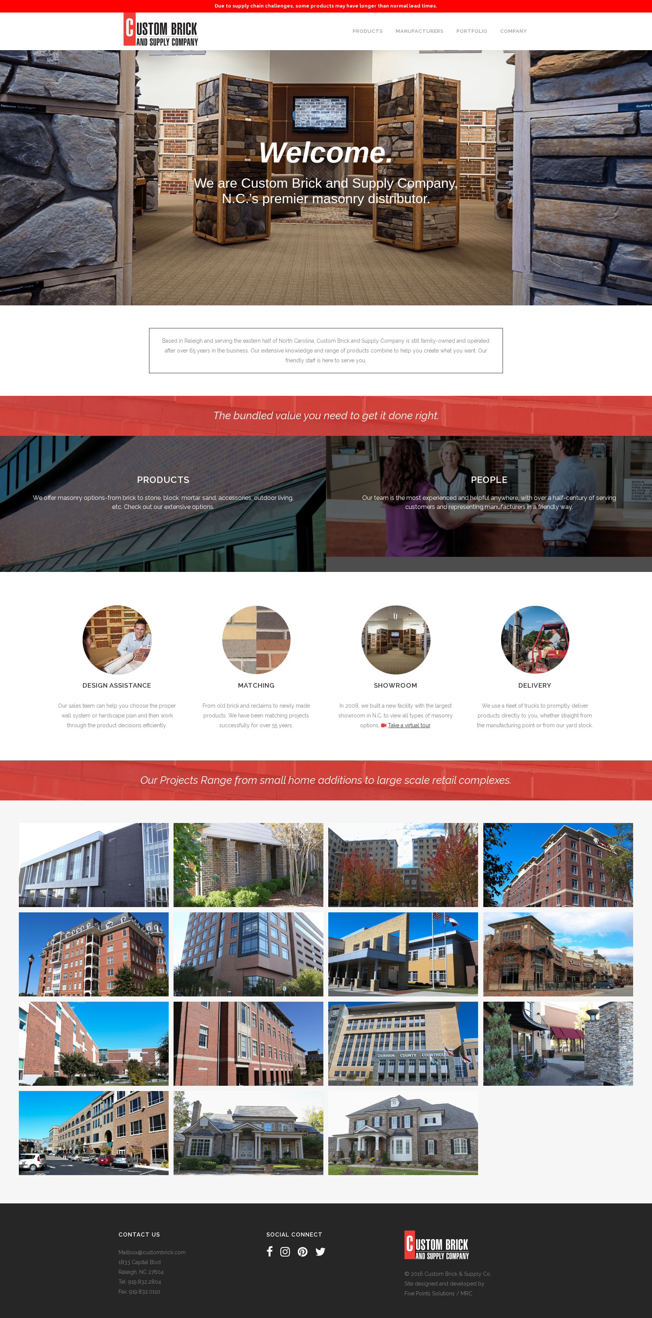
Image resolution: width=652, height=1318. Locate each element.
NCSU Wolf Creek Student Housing (248, 851)
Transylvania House (248, 1119)
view (110, 876)
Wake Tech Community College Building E (93, 851)
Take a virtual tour (409, 725)
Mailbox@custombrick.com (152, 1252)
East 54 (93, 1119)
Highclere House (403, 1119)
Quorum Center (248, 940)
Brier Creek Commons (558, 1029)
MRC (466, 1293)
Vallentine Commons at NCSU (403, 851)
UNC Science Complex (248, 1029)
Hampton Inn (558, 851)
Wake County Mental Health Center (403, 940)
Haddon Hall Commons (558, 940)
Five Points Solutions (429, 1293)
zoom (78, 876)
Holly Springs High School (94, 1029)
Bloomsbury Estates (93, 940)
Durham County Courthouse (403, 1029)
